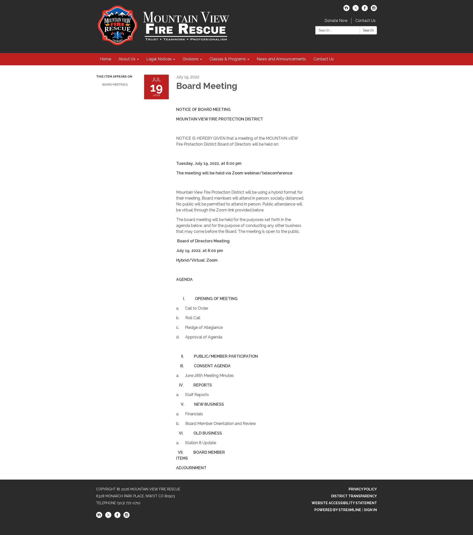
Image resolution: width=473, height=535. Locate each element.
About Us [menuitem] (126, 59)
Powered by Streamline (337, 510)
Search (368, 30)
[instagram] (374, 9)
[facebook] (365, 9)
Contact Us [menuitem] (323, 59)
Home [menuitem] (105, 59)
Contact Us (365, 20)
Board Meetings (115, 84)
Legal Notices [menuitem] (159, 59)
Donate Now (336, 20)
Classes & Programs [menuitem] (227, 59)
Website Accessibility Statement (344, 503)
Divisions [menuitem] (191, 59)
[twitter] (356, 9)
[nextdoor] (346, 9)
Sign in (370, 510)
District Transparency (354, 496)
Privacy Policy (363, 489)
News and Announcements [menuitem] (281, 59)
